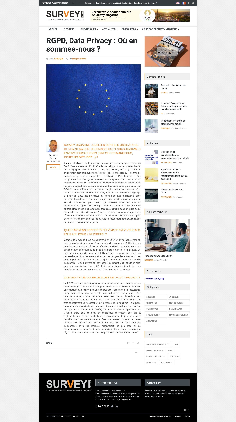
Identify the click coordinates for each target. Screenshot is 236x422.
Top (184, 410)
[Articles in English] (178, 3)
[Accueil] (65, 21)
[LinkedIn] (128, 343)
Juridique (58, 59)
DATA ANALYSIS (175, 309)
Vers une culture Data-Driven (158, 256)
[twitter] (193, 3)
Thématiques (88, 29)
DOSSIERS (149, 260)
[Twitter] (138, 343)
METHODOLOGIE (176, 303)
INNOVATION (151, 362)
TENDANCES (151, 303)
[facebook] (188, 3)
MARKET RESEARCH (154, 350)
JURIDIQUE (165, 128)
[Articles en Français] (184, 3)
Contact (187, 417)
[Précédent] (73, 3)
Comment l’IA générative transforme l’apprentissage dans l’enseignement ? (174, 106)
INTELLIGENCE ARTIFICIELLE (158, 344)
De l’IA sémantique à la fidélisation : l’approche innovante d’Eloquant (113, 3)
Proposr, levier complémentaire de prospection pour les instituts (175, 155)
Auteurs (178, 417)
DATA (176, 344)
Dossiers (69, 29)
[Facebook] (133, 343)
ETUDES (164, 93)
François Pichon (79, 59)
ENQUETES (174, 356)
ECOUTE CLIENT (153, 315)
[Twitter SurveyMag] (112, 406)
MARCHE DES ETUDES (178, 315)
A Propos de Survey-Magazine (159, 29)
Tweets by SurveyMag (154, 279)
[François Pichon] (53, 145)
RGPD (170, 350)
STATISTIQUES (152, 309)
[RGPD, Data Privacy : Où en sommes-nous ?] (93, 98)
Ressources (129, 29)
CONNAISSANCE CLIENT (156, 356)
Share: (49, 343)
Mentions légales (77, 416)
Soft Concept (66, 416)
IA (162, 113)
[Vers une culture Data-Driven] (167, 235)
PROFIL (53, 167)
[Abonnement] (167, 51)
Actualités (109, 29)
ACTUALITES (166, 162)
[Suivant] (79, 3)
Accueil (52, 29)
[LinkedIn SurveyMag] (117, 406)
